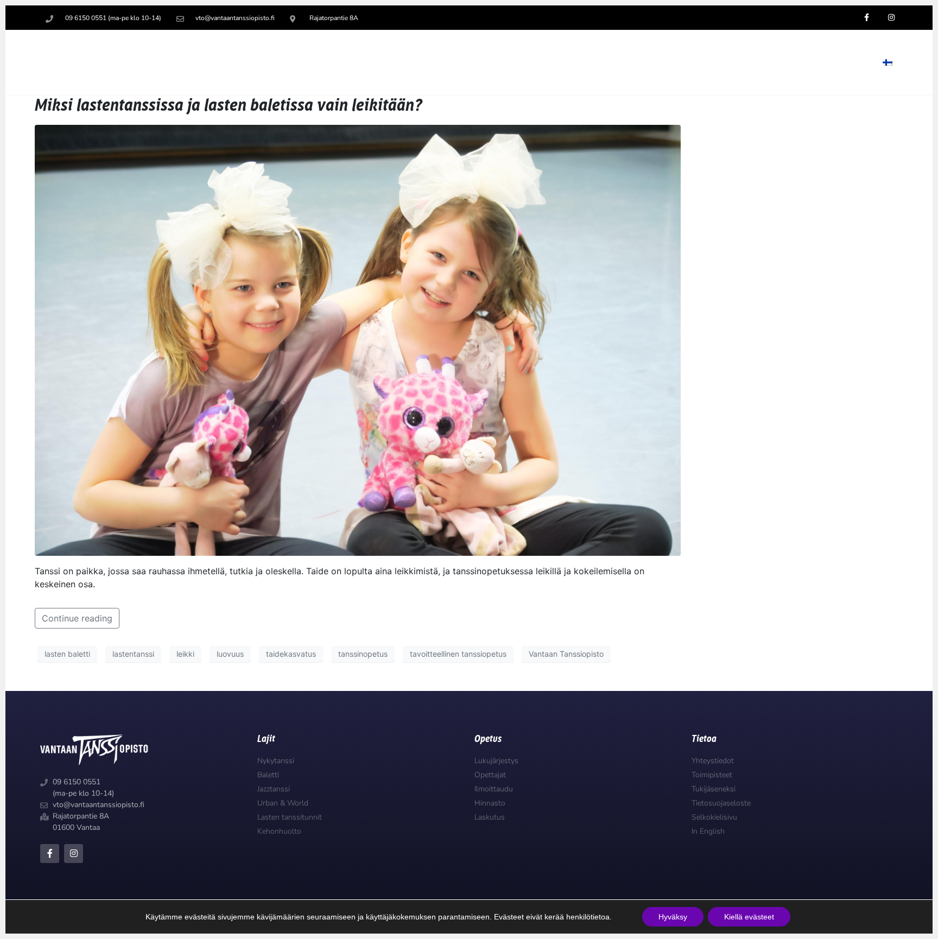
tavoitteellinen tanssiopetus (458, 653)
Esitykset (768, 62)
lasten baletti (67, 653)
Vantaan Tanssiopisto (566, 653)
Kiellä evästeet (749, 916)
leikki (185, 653)
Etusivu (514, 62)
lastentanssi (133, 653)
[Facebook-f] (49, 853)
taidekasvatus (291, 653)
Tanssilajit (642, 62)
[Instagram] (73, 853)
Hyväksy (672, 916)
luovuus (230, 653)
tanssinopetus (363, 653)
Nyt (707, 62)
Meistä (836, 62)
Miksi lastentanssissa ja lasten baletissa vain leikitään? (228, 105)
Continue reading (77, 618)
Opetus (569, 62)
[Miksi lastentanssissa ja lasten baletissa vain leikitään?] (358, 339)
